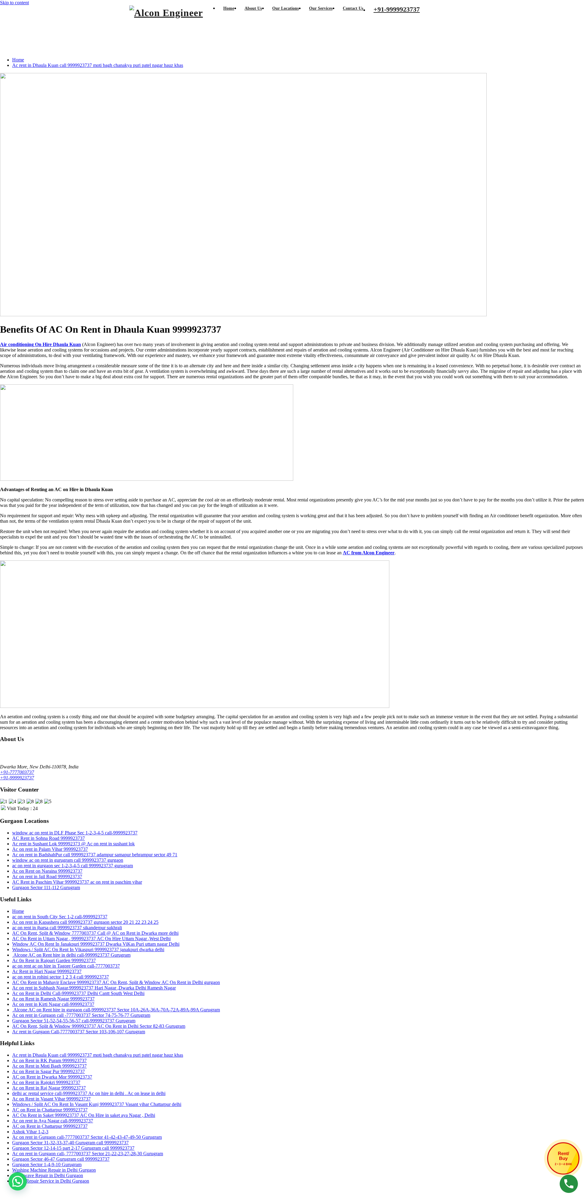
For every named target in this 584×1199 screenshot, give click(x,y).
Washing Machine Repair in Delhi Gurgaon (54, 1170)
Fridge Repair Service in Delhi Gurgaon (50, 1180)
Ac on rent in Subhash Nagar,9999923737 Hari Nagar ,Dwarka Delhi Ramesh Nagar (94, 987)
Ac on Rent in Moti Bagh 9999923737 (49, 1066)
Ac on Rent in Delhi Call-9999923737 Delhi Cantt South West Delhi (78, 993)
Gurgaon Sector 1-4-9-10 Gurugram (47, 1164)
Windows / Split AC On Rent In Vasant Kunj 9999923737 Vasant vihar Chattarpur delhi (96, 1104)
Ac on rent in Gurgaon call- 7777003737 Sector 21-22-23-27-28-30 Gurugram (87, 1153)
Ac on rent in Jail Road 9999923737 (47, 876)
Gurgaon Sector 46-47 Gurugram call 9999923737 (60, 1159)
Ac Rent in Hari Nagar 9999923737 (47, 971)
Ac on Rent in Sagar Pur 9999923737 (48, 1071)
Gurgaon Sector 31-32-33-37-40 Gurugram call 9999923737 (70, 1142)
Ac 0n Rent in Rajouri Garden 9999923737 (54, 960)
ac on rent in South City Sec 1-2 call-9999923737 (59, 916)
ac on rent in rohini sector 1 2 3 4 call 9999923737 (60, 976)
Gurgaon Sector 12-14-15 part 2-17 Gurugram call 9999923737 (73, 1148)
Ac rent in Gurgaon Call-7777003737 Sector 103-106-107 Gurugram (78, 1031)
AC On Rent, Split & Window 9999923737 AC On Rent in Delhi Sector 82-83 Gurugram (98, 1026)
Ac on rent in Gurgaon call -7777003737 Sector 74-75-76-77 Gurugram (81, 1015)
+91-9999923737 (17, 777)
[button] (18, 1181)
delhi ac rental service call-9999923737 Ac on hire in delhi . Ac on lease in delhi (88, 1093)
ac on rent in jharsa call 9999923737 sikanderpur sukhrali (67, 927)
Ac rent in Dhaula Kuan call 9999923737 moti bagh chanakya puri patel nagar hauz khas (97, 65)
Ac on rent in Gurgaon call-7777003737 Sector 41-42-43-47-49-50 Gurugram (87, 1137)
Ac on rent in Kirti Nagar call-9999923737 (53, 1004)
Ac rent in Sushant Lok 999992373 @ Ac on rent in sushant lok (73, 843)
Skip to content (14, 2)
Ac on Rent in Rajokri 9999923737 (46, 1082)
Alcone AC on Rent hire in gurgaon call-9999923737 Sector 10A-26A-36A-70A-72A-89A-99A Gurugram (116, 1009)
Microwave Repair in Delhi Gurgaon (47, 1175)
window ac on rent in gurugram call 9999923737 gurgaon (67, 860)
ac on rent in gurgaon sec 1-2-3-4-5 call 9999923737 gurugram (72, 865)
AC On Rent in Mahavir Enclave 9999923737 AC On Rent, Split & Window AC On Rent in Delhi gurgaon (116, 982)
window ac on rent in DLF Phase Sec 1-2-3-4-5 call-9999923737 (74, 832)
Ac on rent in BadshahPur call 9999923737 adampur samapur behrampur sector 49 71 (94, 854)
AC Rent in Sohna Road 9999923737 (48, 838)
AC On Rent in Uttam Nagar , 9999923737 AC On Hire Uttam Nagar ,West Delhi (91, 938)
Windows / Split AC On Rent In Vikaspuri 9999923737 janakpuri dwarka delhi (88, 949)
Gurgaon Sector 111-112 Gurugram (46, 887)
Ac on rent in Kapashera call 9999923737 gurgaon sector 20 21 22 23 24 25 (85, 922)
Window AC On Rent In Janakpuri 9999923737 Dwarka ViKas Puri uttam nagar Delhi (95, 944)
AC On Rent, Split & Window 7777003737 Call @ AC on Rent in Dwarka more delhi (95, 933)
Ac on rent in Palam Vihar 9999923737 (50, 849)
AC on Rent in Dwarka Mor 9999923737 (52, 1076)
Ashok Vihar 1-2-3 (30, 1131)
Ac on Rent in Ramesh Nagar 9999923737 (53, 998)
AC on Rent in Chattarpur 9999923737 (50, 1109)
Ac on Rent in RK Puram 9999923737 (49, 1060)
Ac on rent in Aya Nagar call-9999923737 (52, 1120)
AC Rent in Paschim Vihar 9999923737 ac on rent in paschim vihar (77, 882)
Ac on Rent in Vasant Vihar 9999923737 (51, 1098)
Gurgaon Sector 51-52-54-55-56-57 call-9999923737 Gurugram (73, 1020)
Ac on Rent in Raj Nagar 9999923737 (49, 1087)
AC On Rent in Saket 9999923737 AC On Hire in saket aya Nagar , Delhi (83, 1115)
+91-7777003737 (17, 772)
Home (18, 59)
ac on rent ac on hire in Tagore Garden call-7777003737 (66, 966)
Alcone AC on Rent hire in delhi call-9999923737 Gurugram (71, 955)
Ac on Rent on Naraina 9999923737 (47, 871)
